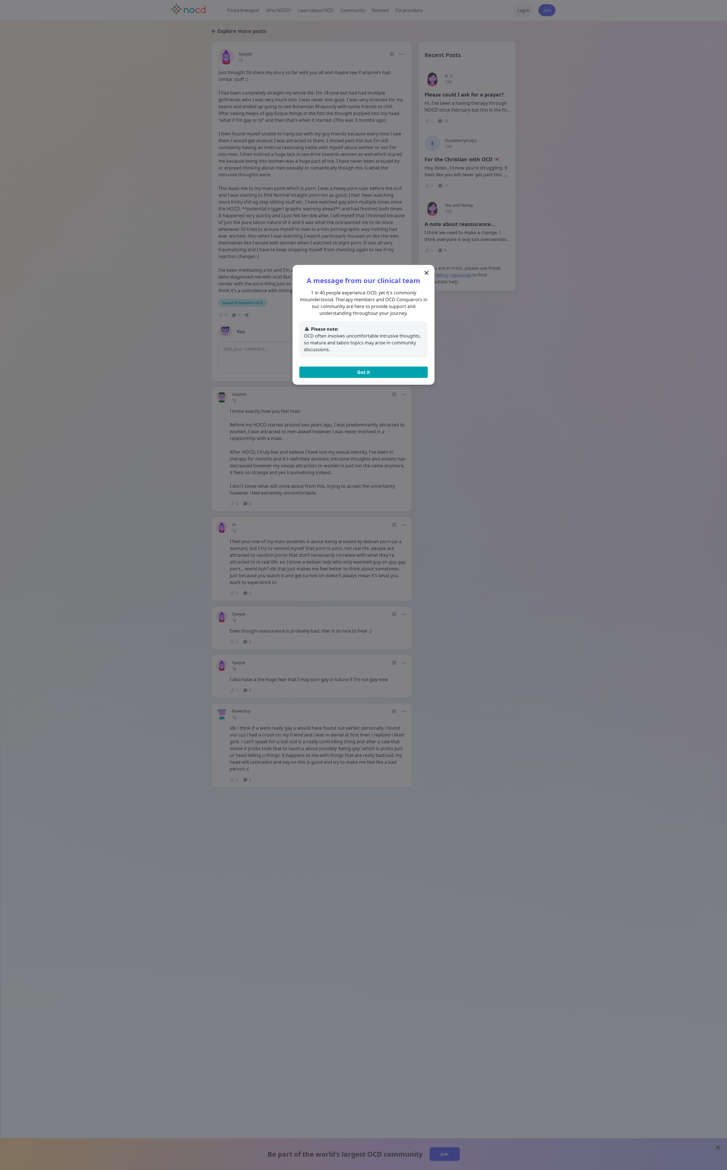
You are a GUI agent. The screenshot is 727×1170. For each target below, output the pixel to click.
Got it (363, 372)
